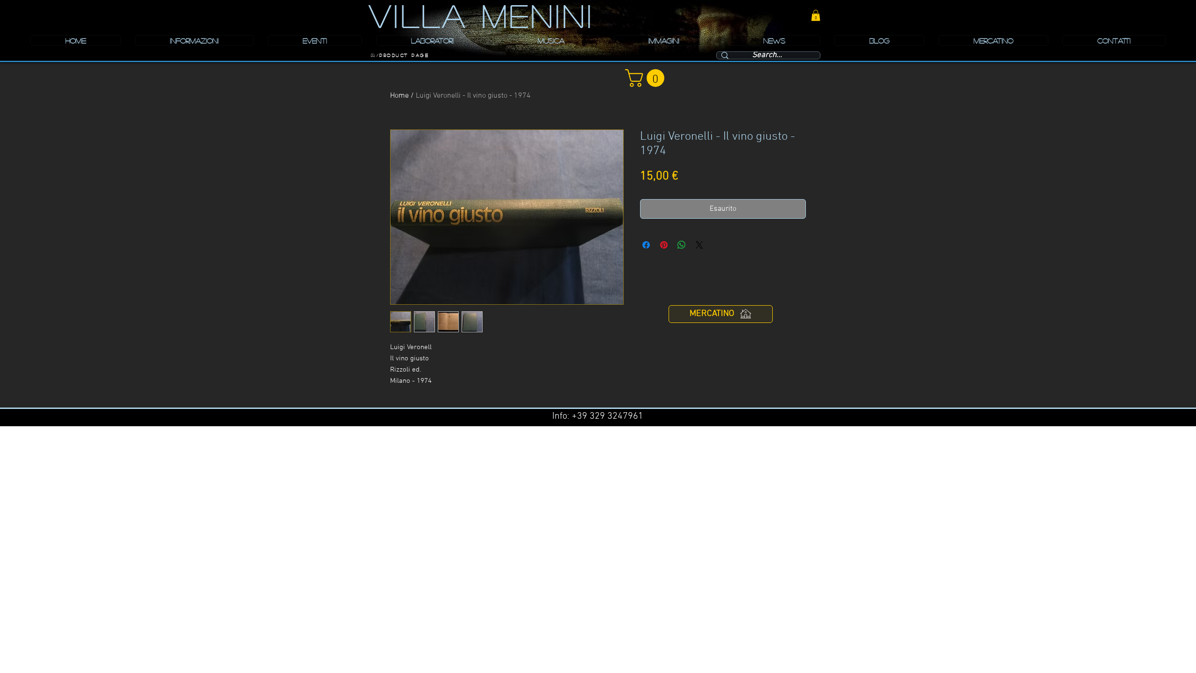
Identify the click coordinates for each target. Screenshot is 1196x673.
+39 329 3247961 (607, 416)
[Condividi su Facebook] (646, 245)
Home (399, 95)
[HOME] (373, 55)
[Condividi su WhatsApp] (681, 245)
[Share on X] (699, 245)
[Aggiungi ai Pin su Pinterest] (663, 245)
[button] (815, 15)
